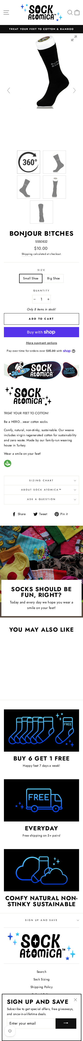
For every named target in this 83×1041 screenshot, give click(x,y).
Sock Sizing (41, 979)
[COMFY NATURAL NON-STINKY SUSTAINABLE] (41, 870)
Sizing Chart (41, 480)
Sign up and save (41, 920)
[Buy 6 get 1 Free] (41, 730)
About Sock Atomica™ (41, 489)
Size (41, 270)
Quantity (41, 290)
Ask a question (41, 499)
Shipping (27, 254)
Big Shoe (53, 278)
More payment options (41, 342)
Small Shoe (30, 278)
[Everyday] (41, 800)
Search (41, 971)
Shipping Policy (41, 987)
